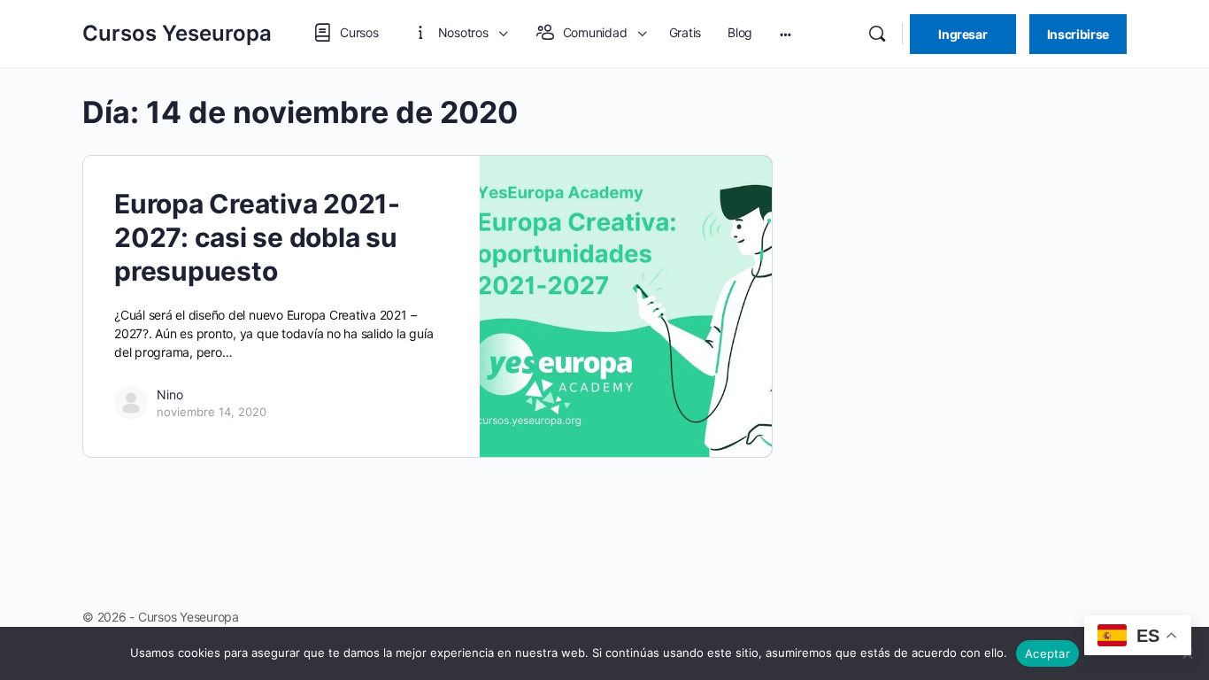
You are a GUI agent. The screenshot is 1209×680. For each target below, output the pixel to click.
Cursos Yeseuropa (177, 33)
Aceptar (1047, 653)
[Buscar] (877, 33)
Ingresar (962, 34)
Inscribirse (1078, 34)
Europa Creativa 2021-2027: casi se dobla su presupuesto (257, 237)
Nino (170, 394)
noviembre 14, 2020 (211, 412)
